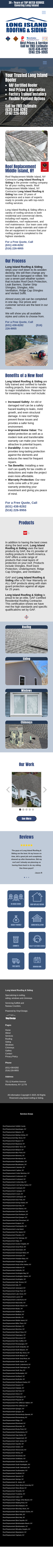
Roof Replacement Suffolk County (14, 1126)
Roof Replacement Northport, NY (14, 1376)
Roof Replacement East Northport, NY (15, 1214)
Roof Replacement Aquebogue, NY (14, 1129)
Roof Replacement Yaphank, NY (13, 1535)
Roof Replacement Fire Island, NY (14, 1232)
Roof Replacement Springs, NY (13, 1479)
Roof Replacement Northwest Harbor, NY (16, 1382)
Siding (8, 1042)
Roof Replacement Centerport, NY (14, 1179)
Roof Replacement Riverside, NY (14, 1426)
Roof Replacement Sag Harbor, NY (14, 1435)
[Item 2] (23, 809)
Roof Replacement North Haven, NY (15, 1361)
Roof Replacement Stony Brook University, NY (18, 1485)
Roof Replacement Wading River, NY (15, 1503)
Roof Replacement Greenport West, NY (16, 1253)
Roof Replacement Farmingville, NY (15, 1226)
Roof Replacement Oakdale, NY (13, 1388)
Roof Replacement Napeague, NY (14, 1335)
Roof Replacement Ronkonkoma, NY (15, 1432)
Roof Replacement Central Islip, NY (14, 1182)
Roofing (8, 1039)
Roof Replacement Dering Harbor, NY (15, 1203)
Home (8, 1030)
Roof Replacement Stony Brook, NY (15, 1488)
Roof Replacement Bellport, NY (13, 1150)
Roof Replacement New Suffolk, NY (14, 1341)
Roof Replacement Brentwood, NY (14, 1158)
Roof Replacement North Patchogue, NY (16, 1367)
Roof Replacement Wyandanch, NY (14, 1532)
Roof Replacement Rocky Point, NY (14, 1429)
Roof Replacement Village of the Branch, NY (17, 1500)
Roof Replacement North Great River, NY (16, 1358)
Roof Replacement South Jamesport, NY (16, 1467)
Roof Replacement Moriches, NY (14, 1329)
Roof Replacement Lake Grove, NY (14, 1294)
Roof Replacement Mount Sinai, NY (14, 1332)
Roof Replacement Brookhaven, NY (15, 1164)
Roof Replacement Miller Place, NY (14, 1323)
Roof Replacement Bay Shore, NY (14, 1138)
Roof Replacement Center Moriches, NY (16, 1173)
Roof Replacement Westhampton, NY (15, 1526)
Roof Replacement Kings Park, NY (14, 1291)
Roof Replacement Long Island (13, 1229)
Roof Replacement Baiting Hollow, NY (15, 1135)
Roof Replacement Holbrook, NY (14, 1267)
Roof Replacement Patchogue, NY (14, 1397)
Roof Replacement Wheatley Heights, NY (16, 1529)
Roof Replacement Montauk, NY (13, 1326)
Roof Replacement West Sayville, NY (15, 1520)
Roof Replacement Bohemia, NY (14, 1155)
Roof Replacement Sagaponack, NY (15, 1438)
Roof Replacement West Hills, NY (14, 1514)
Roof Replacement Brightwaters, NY (15, 1161)
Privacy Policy (11, 1056)
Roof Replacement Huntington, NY (14, 1279)
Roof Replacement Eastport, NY (13, 1223)
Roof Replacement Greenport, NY (14, 1256)
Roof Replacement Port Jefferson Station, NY (18, 1403)
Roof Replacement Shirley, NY (13, 1453)
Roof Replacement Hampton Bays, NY (15, 1258)
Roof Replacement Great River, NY (14, 1247)
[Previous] (8, 789)
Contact (8, 1054)
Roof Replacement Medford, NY (13, 1314)
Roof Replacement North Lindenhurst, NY (17, 1364)
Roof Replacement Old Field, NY (14, 1391)
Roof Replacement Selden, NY (13, 1447)
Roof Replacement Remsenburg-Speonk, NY (18, 1414)
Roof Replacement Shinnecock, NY (14, 1450)
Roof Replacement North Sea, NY (14, 1370)
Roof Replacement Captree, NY (13, 1170)
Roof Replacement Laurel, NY (13, 1297)
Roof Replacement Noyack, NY (13, 1385)
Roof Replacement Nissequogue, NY (15, 1344)
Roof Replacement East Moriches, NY (15, 1211)
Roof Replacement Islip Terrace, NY (15, 1282)
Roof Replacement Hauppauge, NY (14, 1261)
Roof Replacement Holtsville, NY (14, 1270)
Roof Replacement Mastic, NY (13, 1309)
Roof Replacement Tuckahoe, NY (14, 1494)
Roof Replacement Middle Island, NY (15, 1320)
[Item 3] (26, 809)
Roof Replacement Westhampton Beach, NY (17, 1523)
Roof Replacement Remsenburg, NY (15, 1417)
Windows (9, 1045)
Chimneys (9, 1048)
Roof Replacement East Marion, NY (14, 1209)
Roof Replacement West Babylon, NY (15, 1506)
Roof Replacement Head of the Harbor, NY (17, 1264)
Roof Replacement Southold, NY (14, 1473)
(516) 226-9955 (38, 52)
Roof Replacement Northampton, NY (15, 1373)
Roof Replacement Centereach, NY (14, 1176)
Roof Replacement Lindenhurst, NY (14, 1300)
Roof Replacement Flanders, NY (13, 1235)
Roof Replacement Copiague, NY (14, 1191)
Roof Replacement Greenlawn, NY (14, 1250)
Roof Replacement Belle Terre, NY (14, 1147)
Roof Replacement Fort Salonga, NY (15, 1238)
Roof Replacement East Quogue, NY (15, 1217)
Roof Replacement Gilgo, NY (12, 1241)
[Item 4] (30, 809)
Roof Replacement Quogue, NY (13, 1412)
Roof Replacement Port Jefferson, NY (15, 1406)
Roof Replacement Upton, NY (13, 1497)
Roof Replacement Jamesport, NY (14, 1288)
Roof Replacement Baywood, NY (14, 1144)
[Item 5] (33, 809)
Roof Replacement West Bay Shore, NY (16, 1509)
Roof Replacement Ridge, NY (13, 1420)
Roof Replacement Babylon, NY (13, 1132)
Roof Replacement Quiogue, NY (13, 1409)
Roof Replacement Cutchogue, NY (14, 1197)
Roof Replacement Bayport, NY (13, 1141)
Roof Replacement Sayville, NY (13, 1444)
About (7, 1033)
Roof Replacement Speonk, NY (13, 1476)
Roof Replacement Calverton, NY (14, 1167)
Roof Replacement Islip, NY (12, 1285)
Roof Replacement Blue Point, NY (14, 1153)
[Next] (45, 789)
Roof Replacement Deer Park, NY (14, 1200)
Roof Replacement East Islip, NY (14, 1206)
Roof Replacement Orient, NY (13, 1394)
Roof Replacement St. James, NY (14, 1482)
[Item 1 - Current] (20, 809)
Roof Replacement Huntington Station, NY (17, 1276)
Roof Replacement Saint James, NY (15, 1441)
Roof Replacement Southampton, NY (15, 1470)
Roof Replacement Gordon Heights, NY (16, 1244)
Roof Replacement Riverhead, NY (14, 1423)
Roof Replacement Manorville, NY (14, 1303)
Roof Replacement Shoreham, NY (14, 1456)
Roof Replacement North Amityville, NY (16, 1347)
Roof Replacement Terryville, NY (14, 1491)
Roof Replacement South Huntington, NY (16, 1464)
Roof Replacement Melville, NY (13, 1317)
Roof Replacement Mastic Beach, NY (15, 1306)
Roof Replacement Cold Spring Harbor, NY (17, 1185)
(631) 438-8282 (38, 49)
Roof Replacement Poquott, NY (13, 1400)
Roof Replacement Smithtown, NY (14, 1458)
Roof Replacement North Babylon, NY (15, 1350)
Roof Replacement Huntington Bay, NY (16, 1273)
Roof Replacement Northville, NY (14, 1379)
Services (9, 1036)
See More (26, 818)
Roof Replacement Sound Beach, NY (15, 1461)
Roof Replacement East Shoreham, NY (16, 1220)
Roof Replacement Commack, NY (14, 1188)
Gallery (8, 1051)
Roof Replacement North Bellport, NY (15, 1356)
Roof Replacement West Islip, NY (14, 1517)
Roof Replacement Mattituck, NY (13, 1312)
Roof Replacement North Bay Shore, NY (16, 1353)
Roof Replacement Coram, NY (13, 1194)
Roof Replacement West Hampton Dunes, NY (18, 1512)
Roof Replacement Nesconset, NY (14, 1338)
